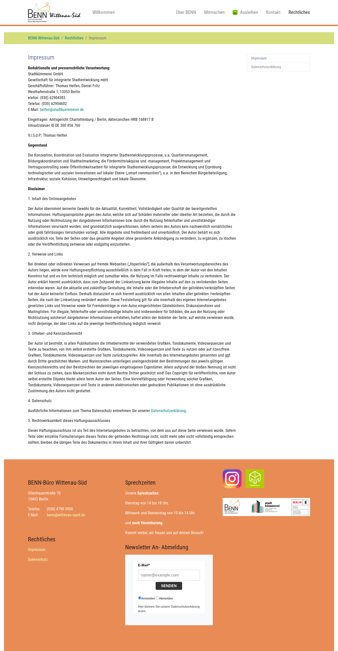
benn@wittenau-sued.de (66, 515)
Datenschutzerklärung (168, 410)
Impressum (37, 549)
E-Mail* (144, 565)
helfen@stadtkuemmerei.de (62, 109)
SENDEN (169, 586)
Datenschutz (38, 559)
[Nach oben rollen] (327, 640)
